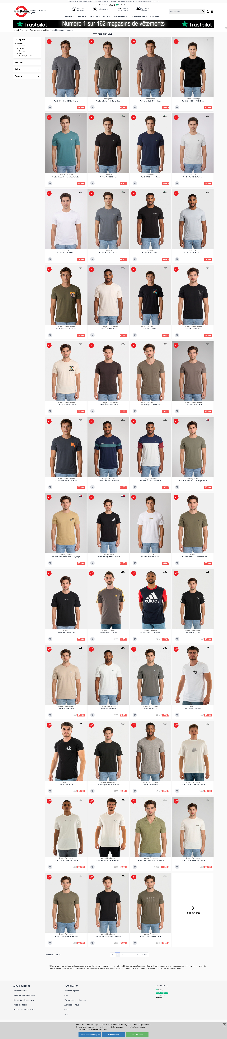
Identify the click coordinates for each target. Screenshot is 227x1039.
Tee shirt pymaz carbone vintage (108, 784)
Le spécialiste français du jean (38, 11)
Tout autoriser (137, 1035)
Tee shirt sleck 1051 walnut (193, 405)
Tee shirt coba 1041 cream (108, 329)
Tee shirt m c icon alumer (66, 709)
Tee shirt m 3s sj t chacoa (108, 633)
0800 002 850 (107, 1)
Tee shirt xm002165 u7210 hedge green (150, 860)
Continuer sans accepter (90, 1035)
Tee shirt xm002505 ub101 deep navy (108, 936)
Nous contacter (20, 991)
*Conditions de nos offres (24, 1009)
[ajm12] (207, 648)
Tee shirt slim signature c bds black (108, 557)
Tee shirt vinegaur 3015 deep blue (66, 481)
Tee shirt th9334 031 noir (150, 253)
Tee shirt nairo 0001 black (192, 329)
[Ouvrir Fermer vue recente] (225, 29)
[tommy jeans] (207, 420)
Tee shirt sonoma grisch (151, 784)
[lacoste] (123, 116)
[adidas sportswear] (207, 572)
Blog (66, 1014)
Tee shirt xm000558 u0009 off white (108, 860)
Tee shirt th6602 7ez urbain (108, 253)
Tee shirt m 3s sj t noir (192, 633)
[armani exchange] (207, 40)
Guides (67, 1009)
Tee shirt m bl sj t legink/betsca (150, 633)
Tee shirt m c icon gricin (150, 709)
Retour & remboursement (24, 1000)
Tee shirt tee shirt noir (66, 784)
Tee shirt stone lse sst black (66, 633)
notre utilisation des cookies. (96, 1029)
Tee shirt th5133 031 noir (108, 177)
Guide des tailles (20, 1005)
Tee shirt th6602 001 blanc (66, 253)
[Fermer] (224, 1024)
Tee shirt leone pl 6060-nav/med (108, 481)
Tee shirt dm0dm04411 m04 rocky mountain (192, 481)
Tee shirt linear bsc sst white (150, 557)
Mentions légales (71, 991)
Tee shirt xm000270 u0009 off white (193, 784)
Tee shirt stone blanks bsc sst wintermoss (193, 557)
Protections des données (75, 1000)
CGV (66, 995)
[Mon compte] (207, 11)
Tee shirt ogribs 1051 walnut (150, 405)
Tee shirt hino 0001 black (150, 329)
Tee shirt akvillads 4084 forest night (108, 101)
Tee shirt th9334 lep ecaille (193, 253)
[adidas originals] (123, 572)
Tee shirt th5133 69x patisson (193, 177)
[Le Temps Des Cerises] (80, 268)
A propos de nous (71, 1005)
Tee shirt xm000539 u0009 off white (66, 860)
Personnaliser (113, 1035)
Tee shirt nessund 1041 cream (66, 405)
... (132, 955)
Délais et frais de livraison (24, 995)
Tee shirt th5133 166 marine (150, 177)
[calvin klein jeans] (80, 116)
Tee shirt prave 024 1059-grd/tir (150, 481)
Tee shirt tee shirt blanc (193, 709)
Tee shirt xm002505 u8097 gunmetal (66, 936)
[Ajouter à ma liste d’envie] (50, 107)
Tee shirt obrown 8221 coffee (108, 405)
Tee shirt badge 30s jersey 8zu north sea (65, 177)
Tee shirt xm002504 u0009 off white (193, 860)
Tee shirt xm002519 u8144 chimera (150, 936)
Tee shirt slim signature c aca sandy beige (66, 557)
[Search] (203, 11)
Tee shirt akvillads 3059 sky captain (66, 101)
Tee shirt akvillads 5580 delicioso (151, 101)
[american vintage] (123, 724)
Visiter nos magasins (80, 9)
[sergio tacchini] (123, 420)
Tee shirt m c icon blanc (108, 709)
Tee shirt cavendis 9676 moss (66, 329)
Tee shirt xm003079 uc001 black (193, 101)
